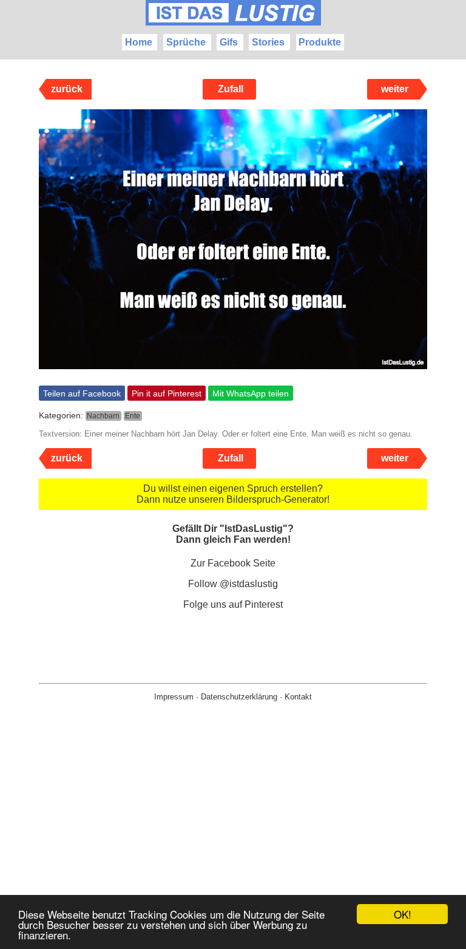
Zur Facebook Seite (233, 563)
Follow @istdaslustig (233, 584)
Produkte (320, 42)
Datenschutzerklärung (239, 696)
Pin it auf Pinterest (166, 393)
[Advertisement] (233, 845)
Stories (268, 42)
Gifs (229, 42)
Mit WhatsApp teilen (250, 393)
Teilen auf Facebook (82, 393)
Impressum (174, 696)
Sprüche (186, 42)
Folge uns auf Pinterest (233, 604)
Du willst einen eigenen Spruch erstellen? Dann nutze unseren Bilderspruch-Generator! (233, 494)
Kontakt (298, 696)
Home (138, 42)
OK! (402, 914)
